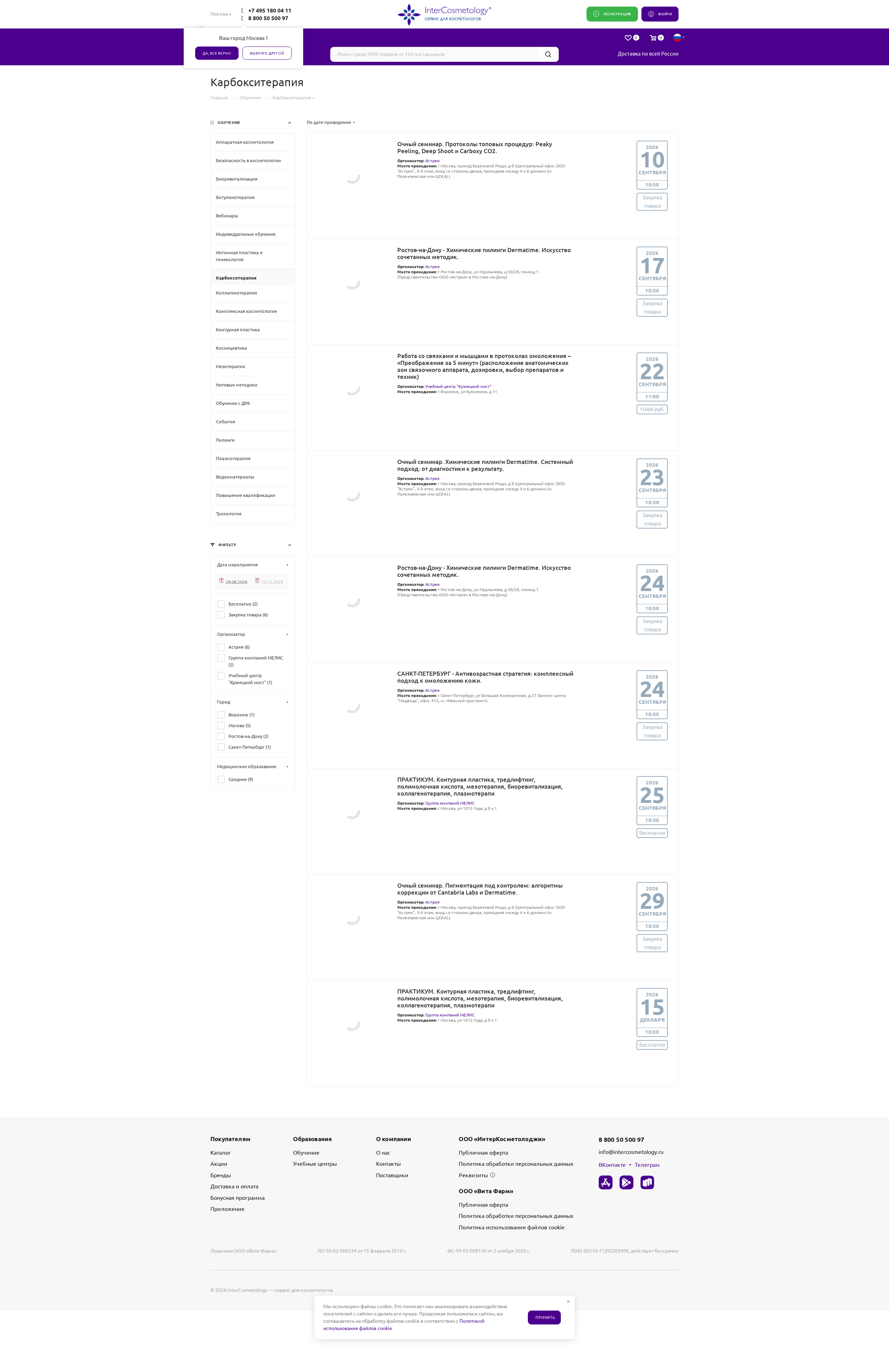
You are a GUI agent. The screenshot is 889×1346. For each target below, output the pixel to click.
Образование (312, 1139)
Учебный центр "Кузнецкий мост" (458, 386)
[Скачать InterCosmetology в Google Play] (626, 1182)
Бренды (220, 1175)
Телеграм (647, 1165)
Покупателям (230, 1139)
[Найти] (548, 54)
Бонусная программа (237, 1198)
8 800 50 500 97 (268, 18)
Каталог (220, 1152)
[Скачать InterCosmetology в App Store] (606, 1182)
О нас (383, 1152)
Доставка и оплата (234, 1186)
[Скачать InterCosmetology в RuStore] (647, 1182)
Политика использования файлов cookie (512, 1227)
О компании (394, 1139)
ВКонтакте (612, 1165)
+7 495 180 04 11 (269, 10)
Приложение (227, 1209)
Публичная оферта (483, 1152)
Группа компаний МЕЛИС (449, 803)
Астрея (432, 160)
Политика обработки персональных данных (516, 1164)
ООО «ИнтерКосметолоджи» (502, 1139)
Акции (218, 1164)
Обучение (306, 1152)
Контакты (388, 1164)
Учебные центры (315, 1164)
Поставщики (392, 1175)
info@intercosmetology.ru (631, 1152)
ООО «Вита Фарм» (486, 1191)
